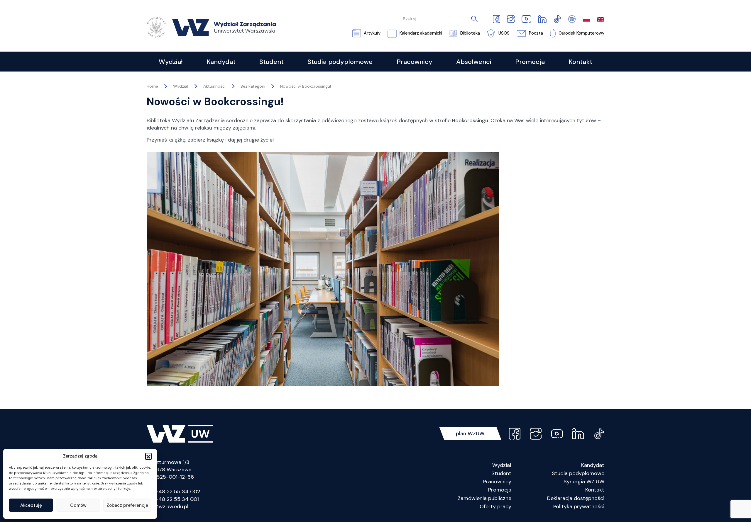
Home (152, 86)
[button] (148, 456)
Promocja (499, 489)
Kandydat (592, 465)
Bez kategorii (253, 86)
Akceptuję (31, 505)
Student (501, 473)
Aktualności (214, 86)
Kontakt (594, 489)
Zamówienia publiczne (484, 498)
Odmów (78, 505)
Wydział (501, 465)
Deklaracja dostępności (575, 498)
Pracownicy (497, 481)
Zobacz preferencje (127, 505)
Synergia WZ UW (584, 481)
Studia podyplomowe (578, 473)
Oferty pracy (495, 506)
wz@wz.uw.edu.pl (167, 506)
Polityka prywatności (578, 506)
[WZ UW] (211, 27)
